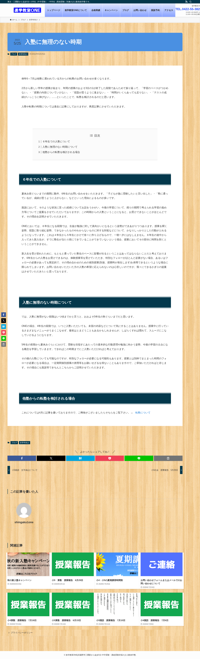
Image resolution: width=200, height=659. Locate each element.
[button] (22, 458)
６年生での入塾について (56, 141)
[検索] (190, 1)
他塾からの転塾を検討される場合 (61, 152)
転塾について (142, 412)
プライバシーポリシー (22, 632)
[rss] (186, 1)
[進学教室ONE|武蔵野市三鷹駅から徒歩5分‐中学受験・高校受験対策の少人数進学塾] (27, 10)
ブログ (13, 54)
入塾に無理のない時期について (60, 146)
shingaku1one (24, 522)
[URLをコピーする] (168, 458)
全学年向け (23, 54)
